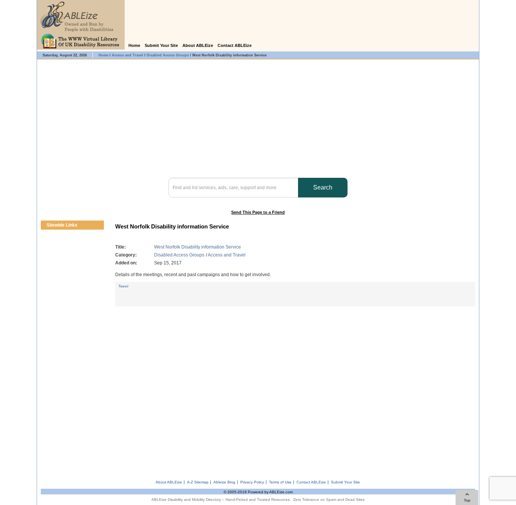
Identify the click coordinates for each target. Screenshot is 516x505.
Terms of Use (280, 482)
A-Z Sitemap (198, 482)
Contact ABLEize (235, 45)
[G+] (124, 293)
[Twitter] (471, 46)
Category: (126, 255)
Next (99, 225)
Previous (92, 225)
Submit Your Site (161, 45)
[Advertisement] (295, 390)
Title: (120, 247)
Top (467, 500)
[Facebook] (462, 46)
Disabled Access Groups (179, 255)
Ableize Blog (224, 482)
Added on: (126, 263)
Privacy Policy (252, 482)
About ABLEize (197, 45)
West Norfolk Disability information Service (197, 247)
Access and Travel (227, 255)
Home (134, 45)
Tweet (123, 286)
